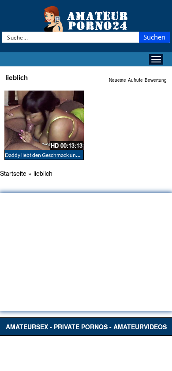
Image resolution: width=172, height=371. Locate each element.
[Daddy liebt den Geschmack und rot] (44, 120)
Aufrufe (135, 80)
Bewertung (156, 80)
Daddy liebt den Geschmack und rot (46, 155)
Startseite (13, 173)
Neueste (117, 80)
